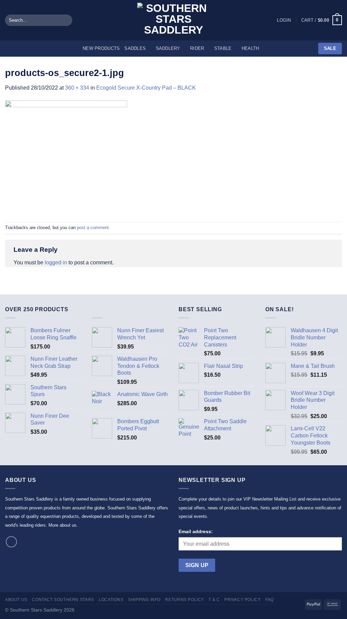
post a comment (93, 227)
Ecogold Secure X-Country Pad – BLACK (146, 88)
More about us (62, 525)
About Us (16, 599)
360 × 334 (77, 88)
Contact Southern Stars (63, 599)
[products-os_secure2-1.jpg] (66, 157)
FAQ (269, 599)
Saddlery (168, 48)
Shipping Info (144, 599)
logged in (56, 262)
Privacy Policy (242, 599)
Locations (111, 599)
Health (250, 48)
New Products (101, 48)
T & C (214, 599)
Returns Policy (184, 599)
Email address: (196, 531)
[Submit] (65, 20)
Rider (197, 48)
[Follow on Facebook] (11, 541)
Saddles (135, 48)
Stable (223, 48)
